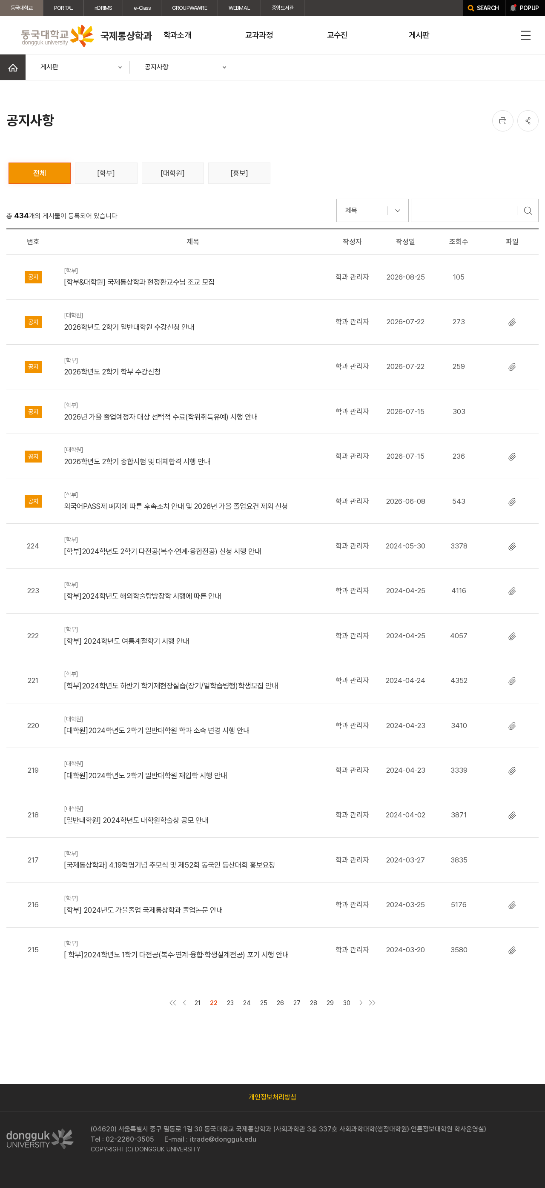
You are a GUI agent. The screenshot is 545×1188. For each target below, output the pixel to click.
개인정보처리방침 (272, 1097)
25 (263, 1002)
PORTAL (63, 8)
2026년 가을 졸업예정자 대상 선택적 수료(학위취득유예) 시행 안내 (161, 411)
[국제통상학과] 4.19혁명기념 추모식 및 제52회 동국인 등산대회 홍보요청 (169, 859)
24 (247, 1002)
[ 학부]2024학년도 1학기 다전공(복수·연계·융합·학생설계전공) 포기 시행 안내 (176, 949)
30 (346, 1002)
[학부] (106, 173)
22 (214, 1002)
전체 (39, 173)
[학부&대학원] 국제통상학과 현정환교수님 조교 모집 (139, 276)
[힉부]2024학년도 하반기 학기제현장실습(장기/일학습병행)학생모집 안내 (171, 680)
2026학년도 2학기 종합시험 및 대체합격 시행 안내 (137, 455)
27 (297, 1002)
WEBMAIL (239, 8)
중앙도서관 (282, 8)
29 (330, 1002)
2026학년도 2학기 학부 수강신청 (112, 366)
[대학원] (173, 173)
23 (230, 1002)
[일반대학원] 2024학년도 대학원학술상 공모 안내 (136, 815)
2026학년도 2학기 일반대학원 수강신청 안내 (129, 321)
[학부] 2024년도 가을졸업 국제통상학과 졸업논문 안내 (143, 904)
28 (313, 1002)
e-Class (142, 8)
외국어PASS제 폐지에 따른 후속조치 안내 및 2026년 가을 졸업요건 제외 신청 (176, 501)
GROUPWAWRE (189, 8)
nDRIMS (103, 8)
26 (280, 1002)
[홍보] (239, 173)
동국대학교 (21, 8)
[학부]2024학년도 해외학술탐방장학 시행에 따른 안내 (142, 590)
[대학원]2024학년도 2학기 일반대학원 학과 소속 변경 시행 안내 (157, 725)
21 (198, 1002)
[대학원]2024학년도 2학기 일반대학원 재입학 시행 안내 (145, 770)
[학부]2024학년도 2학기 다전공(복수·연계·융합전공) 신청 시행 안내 (162, 545)
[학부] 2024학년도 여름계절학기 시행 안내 (126, 635)
